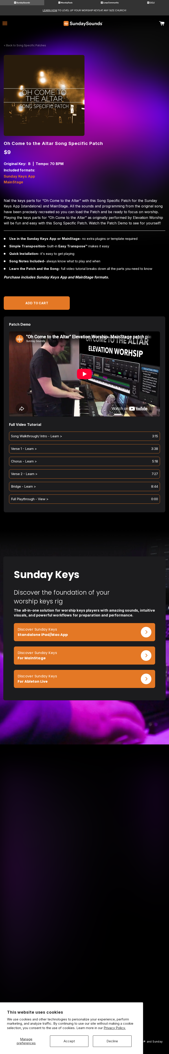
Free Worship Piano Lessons (125, 900)
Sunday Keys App (19, 176)
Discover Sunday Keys (37, 629)
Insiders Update (125, 913)
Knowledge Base (44, 956)
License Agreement (43, 968)
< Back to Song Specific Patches (25, 45)
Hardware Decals (44, 925)
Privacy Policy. (115, 1028)
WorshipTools (44, 1000)
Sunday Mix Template (44, 907)
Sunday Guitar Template (44, 913)
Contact (44, 962)
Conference (125, 950)
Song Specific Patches (44, 900)
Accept (69, 1041)
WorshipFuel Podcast (125, 962)
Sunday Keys (44, 894)
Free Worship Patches (125, 907)
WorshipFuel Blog (125, 956)
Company (44, 950)
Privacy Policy (44, 975)
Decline (112, 1041)
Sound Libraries (44, 919)
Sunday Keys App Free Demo (125, 894)
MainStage (13, 182)
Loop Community (44, 994)
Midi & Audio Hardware (44, 931)
